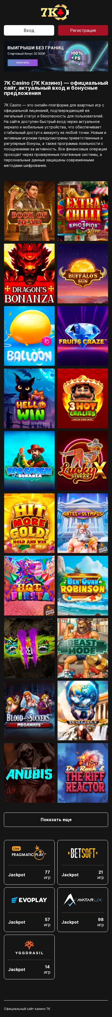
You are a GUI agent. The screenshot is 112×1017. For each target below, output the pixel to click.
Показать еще (56, 819)
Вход (29, 30)
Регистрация (83, 30)
